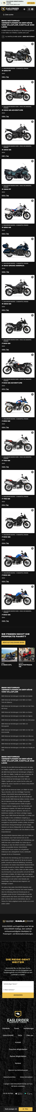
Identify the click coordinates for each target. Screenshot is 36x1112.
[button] (18, 60)
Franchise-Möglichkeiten (18, 1049)
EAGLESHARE (8, 1035)
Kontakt (18, 1042)
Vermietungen (28, 1028)
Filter (26, 1109)
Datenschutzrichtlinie (10, 1077)
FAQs (20, 1035)
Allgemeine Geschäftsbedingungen (18, 1070)
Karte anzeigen (9, 1109)
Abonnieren (18, 995)
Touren (16, 1028)
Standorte (6, 1028)
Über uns (29, 1035)
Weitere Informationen (26, 1077)
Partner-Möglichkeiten (18, 1056)
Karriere (18, 1063)
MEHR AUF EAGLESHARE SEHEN (13, 642)
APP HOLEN (31, 3)
